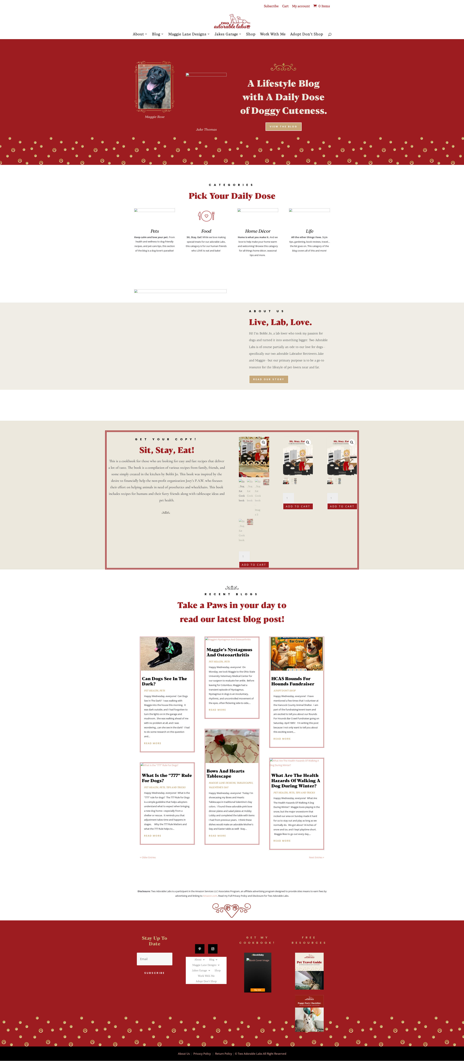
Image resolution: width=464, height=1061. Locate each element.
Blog (156, 34)
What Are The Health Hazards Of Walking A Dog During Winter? (295, 780)
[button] (263, 442)
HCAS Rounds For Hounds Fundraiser (292, 681)
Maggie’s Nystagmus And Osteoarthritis (229, 652)
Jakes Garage (226, 34)
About (138, 34)
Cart (285, 6)
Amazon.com (210, 895)
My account (301, 6)
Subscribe (271, 6)
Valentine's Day (218, 787)
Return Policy (223, 1053)
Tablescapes (244, 782)
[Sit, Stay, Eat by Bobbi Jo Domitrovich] (257, 973)
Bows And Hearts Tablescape (226, 773)
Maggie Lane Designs (187, 34)
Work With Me (273, 34)
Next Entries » (316, 857)
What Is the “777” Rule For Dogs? (167, 778)
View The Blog (283, 126)
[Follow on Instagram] (213, 949)
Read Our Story (268, 379)
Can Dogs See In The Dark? (164, 681)
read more (152, 743)
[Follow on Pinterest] (199, 949)
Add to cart (254, 564)
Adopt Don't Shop (284, 690)
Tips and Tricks (176, 787)
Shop (251, 34)
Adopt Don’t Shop (306, 34)
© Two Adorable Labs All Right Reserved (260, 1053)
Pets (162, 690)
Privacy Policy (202, 1053)
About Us (184, 1053)
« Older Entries (148, 857)
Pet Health (151, 690)
